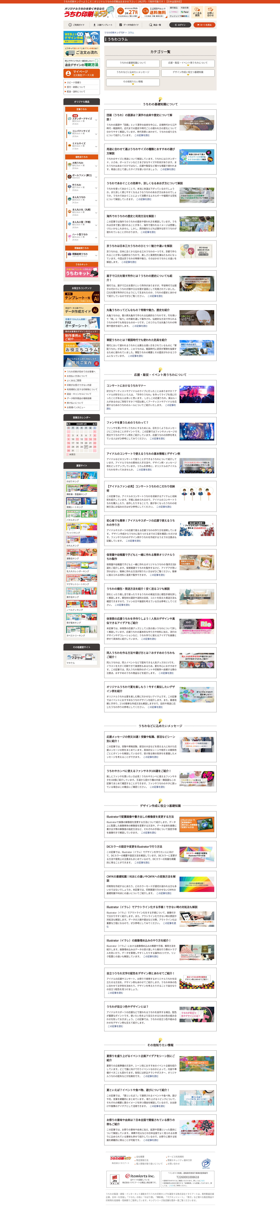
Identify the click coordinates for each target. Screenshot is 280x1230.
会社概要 (140, 1156)
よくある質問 (197, 14)
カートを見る (206, 24)
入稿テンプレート (104, 24)
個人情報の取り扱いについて (149, 1163)
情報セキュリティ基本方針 (180, 1160)
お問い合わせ (210, 14)
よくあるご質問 (74, 380)
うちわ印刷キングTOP (114, 32)
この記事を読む (142, 135)
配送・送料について (76, 91)
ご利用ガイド (78, 24)
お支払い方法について (77, 375)
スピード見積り (74, 82)
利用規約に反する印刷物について (82, 389)
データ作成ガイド (129, 24)
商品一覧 (157, 24)
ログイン (182, 24)
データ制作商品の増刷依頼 (79, 398)
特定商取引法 (142, 1160)
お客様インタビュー (76, 407)
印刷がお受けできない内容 (79, 384)
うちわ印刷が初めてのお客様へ (81, 371)
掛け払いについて (75, 402)
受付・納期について (76, 86)
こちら (202, 1180)
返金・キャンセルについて (79, 393)
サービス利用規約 (176, 1156)
